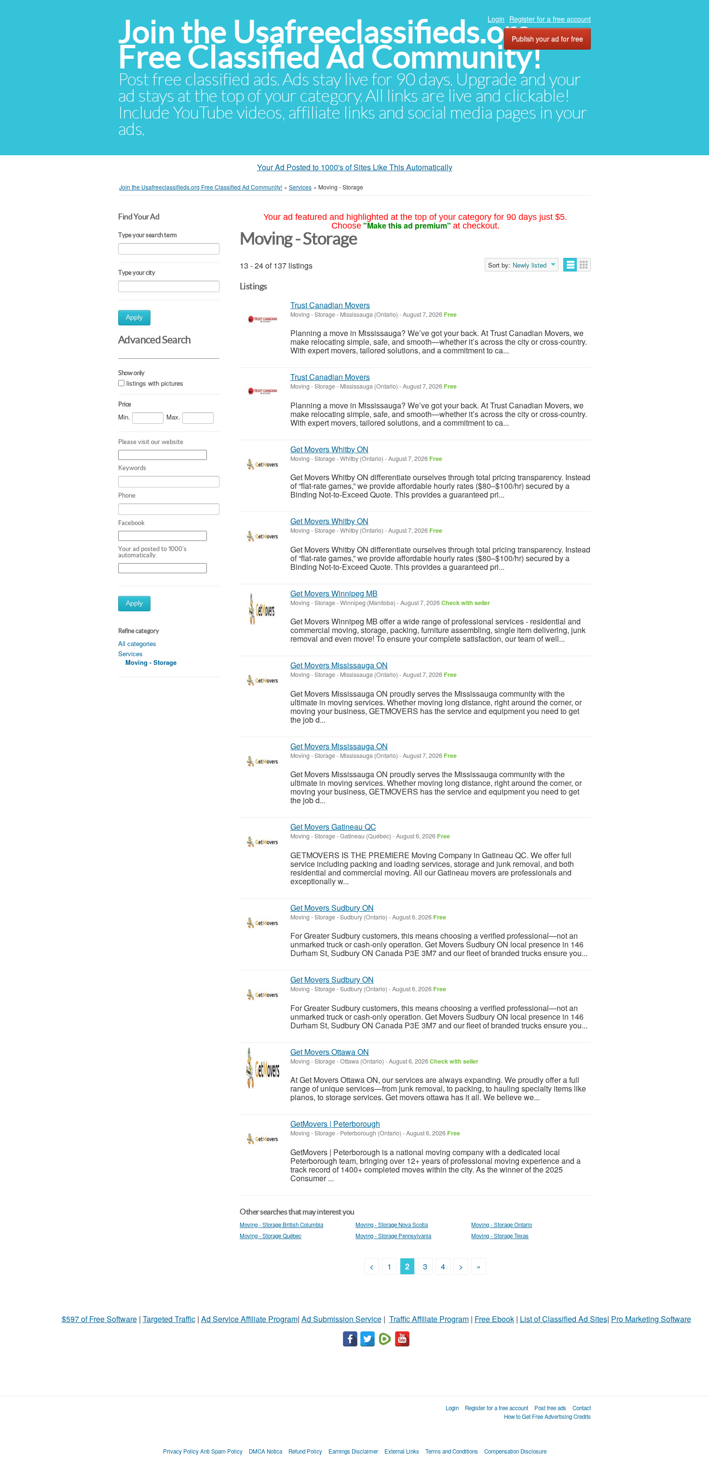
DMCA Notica (265, 1451)
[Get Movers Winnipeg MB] (263, 609)
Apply (134, 317)
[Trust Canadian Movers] (263, 321)
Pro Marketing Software (651, 1318)
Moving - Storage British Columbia (281, 1224)
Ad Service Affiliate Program (249, 1318)
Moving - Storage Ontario (501, 1224)
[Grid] (584, 264)
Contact (582, 1408)
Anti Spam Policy (221, 1451)
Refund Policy (305, 1451)
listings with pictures (154, 383)
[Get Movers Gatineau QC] (263, 843)
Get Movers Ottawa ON (329, 1051)
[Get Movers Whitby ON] (263, 465)
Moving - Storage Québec (270, 1236)
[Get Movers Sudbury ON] (263, 924)
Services (130, 653)
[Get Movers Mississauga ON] (263, 681)
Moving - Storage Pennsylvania (393, 1236)
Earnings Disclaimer (353, 1451)
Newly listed (529, 265)
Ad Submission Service (341, 1318)
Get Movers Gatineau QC (333, 826)
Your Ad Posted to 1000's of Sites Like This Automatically (354, 167)
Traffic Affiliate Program (429, 1318)
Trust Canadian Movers (330, 304)
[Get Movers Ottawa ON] (263, 1068)
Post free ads (550, 1408)
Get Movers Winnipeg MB (334, 593)
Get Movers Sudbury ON (332, 907)
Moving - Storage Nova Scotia (391, 1224)
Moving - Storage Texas (500, 1236)
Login (496, 19)
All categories (137, 643)
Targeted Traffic (169, 1318)
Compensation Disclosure (515, 1451)
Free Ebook (494, 1318)
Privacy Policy (181, 1451)
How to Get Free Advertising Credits (547, 1416)
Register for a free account (550, 19)
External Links (401, 1451)
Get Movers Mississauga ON (339, 665)
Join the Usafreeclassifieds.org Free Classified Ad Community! (330, 44)
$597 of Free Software (99, 1318)
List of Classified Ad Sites (563, 1318)
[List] (570, 264)
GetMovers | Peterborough (335, 1123)
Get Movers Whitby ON (329, 449)
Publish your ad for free (547, 38)
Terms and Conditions (451, 1451)
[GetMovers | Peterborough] (263, 1139)
